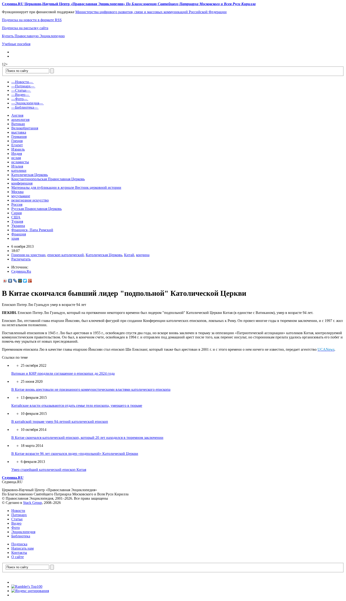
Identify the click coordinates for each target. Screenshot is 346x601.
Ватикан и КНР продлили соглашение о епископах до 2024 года (63, 373)
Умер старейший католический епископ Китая (48, 470)
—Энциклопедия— (27, 103)
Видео (16, 523)
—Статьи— (20, 90)
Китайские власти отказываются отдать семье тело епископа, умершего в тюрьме (76, 405)
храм (15, 238)
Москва (17, 192)
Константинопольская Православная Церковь (48, 179)
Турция (17, 221)
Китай (129, 255)
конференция (21, 183)
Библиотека (20, 536)
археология (20, 120)
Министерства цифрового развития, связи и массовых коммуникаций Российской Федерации (151, 12)
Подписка (19, 544)
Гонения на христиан (28, 255)
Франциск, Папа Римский (32, 230)
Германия (19, 137)
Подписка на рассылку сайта (25, 28)
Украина (18, 226)
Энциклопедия (23, 532)
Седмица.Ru (21, 271)
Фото (15, 528)
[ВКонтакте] (10, 281)
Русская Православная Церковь (36, 209)
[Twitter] (25, 281)
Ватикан (18, 124)
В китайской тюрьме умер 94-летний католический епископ (59, 422)
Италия (17, 166)
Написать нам (22, 548)
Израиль (18, 149)
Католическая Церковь (29, 175)
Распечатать (21, 259)
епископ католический (65, 255)
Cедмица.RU (13, 478)
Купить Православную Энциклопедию (33, 36)
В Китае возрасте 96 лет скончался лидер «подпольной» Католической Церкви (74, 454)
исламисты (20, 162)
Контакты (19, 553)
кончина (142, 255)
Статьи (17, 519)
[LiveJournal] (15, 281)
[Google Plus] (30, 281)
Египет (17, 145)
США (15, 217)
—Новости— (22, 82)
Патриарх (19, 515)
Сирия (16, 213)
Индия (16, 154)
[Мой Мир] (20, 281)
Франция (18, 234)
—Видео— (20, 95)
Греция (17, 141)
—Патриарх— (22, 86)
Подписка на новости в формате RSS (32, 20)
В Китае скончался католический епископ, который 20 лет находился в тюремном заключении (87, 438)
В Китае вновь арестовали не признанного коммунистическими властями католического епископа (90, 389)
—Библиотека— (24, 107)
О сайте (17, 557)
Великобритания (24, 128)
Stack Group (32, 503)
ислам (16, 158)
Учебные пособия (16, 44)
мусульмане (20, 196)
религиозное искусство (30, 200)
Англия (17, 115)
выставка (18, 132)
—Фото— (19, 99)
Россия (16, 204)
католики (18, 171)
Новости (18, 511)
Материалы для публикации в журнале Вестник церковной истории (66, 187)
